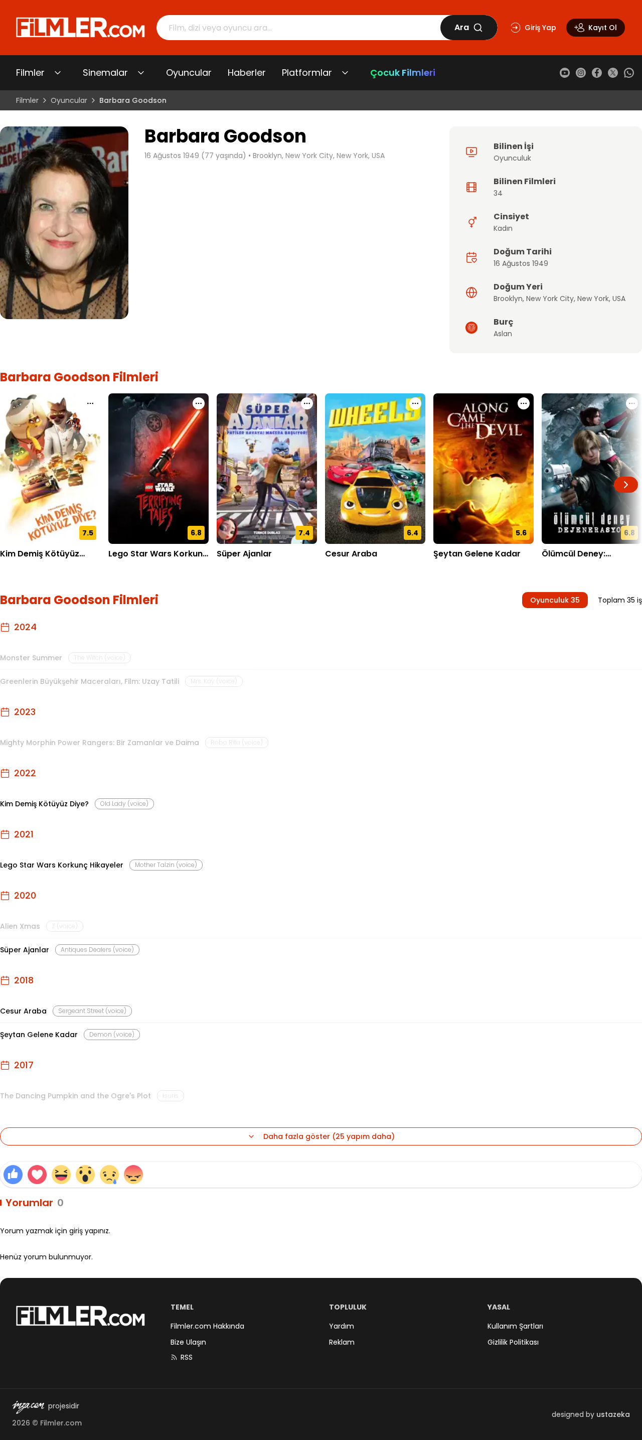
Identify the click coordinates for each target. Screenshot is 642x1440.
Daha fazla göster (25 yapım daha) (329, 1136)
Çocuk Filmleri (402, 72)
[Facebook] (597, 73)
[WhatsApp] (629, 73)
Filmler (30, 72)
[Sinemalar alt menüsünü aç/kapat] (141, 73)
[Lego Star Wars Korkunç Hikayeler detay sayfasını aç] (158, 468)
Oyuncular (189, 72)
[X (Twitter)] (613, 73)
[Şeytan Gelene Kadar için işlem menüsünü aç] (524, 403)
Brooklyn (508, 299)
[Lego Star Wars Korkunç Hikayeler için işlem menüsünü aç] (199, 403)
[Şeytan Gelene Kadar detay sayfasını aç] (483, 468)
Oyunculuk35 (555, 600)
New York (593, 299)
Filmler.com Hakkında (207, 1326)
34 (498, 193)
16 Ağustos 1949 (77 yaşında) (195, 156)
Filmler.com (61, 1423)
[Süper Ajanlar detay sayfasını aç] (267, 468)
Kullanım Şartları (515, 1326)
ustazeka (613, 1414)
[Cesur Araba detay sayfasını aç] (375, 468)
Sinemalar (105, 72)
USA (618, 299)
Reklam (342, 1342)
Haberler (247, 72)
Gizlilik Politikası (513, 1342)
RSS (187, 1357)
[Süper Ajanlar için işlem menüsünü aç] (307, 403)
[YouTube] (565, 73)
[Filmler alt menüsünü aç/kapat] (58, 73)
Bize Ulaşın (188, 1342)
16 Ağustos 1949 (521, 263)
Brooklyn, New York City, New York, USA (319, 156)
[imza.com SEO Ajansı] (28, 1407)
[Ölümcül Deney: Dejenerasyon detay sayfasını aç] (592, 468)
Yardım (341, 1326)
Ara (461, 27)
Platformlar (307, 72)
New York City (550, 299)
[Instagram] (581, 73)
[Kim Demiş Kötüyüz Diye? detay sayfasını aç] (50, 468)
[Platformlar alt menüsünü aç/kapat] (345, 73)
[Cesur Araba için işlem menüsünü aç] (415, 403)
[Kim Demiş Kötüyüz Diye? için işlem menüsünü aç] (90, 403)
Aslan (503, 333)
